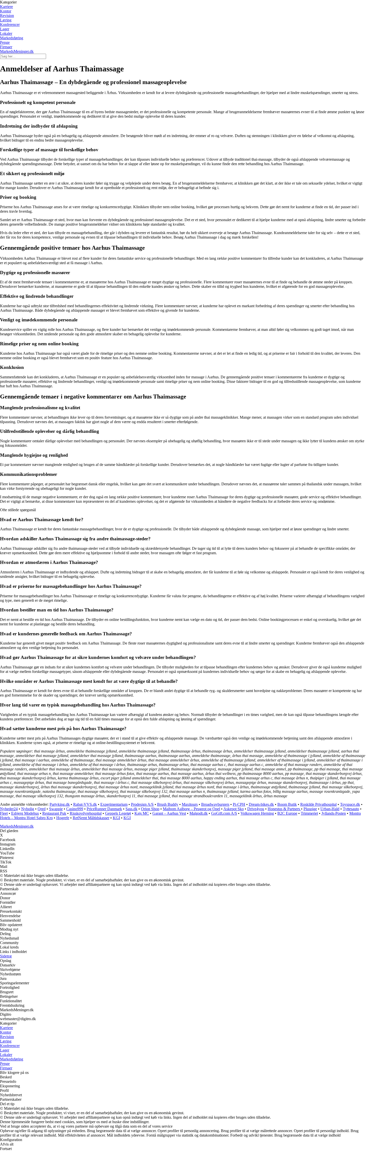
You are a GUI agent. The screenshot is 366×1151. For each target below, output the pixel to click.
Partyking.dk (60, 804)
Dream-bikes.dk (261, 804)
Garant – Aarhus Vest (169, 813)
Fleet (4, 813)
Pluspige (310, 809)
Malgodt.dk (198, 813)
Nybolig (27, 809)
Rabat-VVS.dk (85, 804)
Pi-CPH (239, 804)
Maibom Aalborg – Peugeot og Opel (191, 809)
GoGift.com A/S (224, 813)
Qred (42, 809)
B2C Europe (287, 813)
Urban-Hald (329, 809)
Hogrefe (62, 818)
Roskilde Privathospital (318, 804)
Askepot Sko (233, 809)
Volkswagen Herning (257, 813)
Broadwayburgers (215, 804)
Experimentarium (113, 804)
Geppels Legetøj (118, 813)
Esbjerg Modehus (25, 813)
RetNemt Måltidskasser (91, 818)
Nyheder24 (9, 809)
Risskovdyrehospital (86, 813)
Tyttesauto (351, 809)
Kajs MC (141, 813)
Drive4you (255, 809)
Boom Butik (287, 804)
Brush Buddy (167, 804)
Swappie (56, 809)
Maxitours (190, 804)
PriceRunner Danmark (104, 809)
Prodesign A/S (142, 804)
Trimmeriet (309, 813)
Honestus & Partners (284, 809)
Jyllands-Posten (333, 813)
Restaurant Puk (54, 813)
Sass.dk (131, 809)
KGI (116, 818)
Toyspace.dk (350, 804)
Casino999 (74, 809)
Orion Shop (150, 809)
